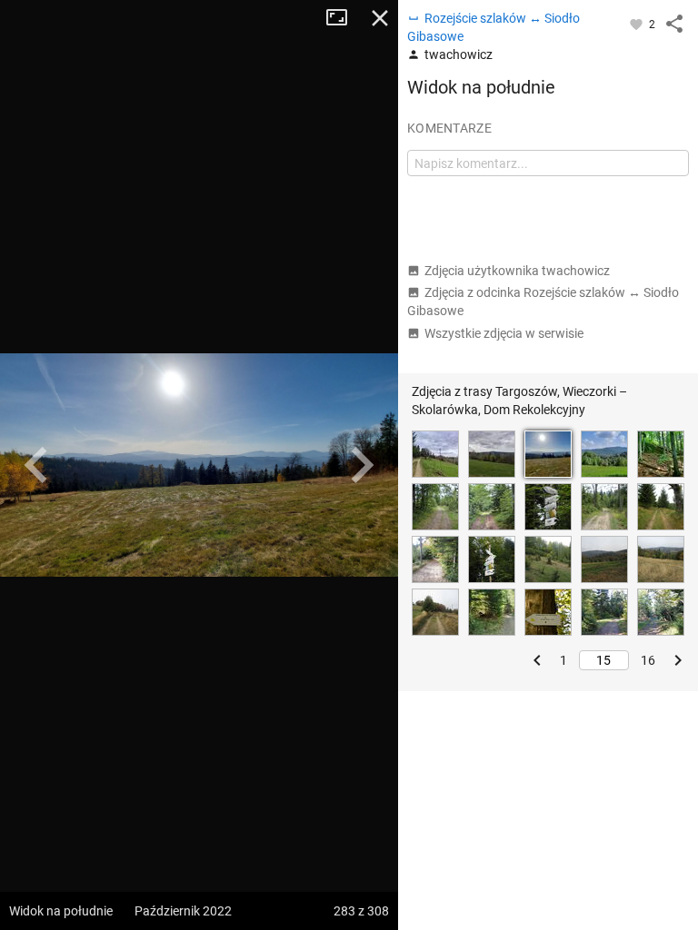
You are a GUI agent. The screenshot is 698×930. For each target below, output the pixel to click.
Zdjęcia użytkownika (517, 270)
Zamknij (380, 18)
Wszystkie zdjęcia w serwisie (503, 333)
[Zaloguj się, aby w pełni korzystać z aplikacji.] (637, 23)
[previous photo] (36, 465)
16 (648, 660)
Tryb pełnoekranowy (343, 18)
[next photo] (361, 465)
